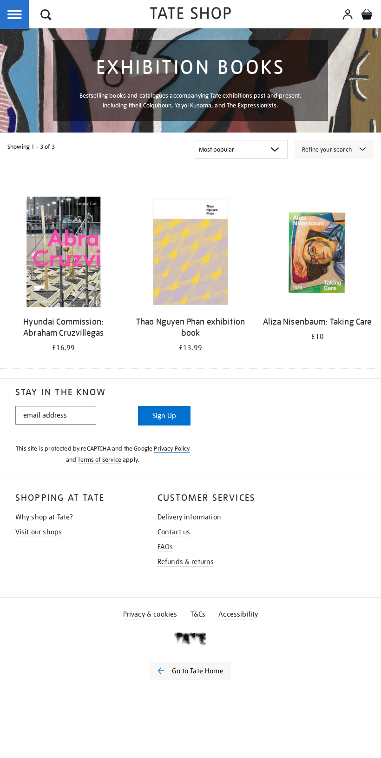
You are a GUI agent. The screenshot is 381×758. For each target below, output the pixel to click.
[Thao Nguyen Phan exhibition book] (190, 253)
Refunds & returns (186, 561)
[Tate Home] (190, 638)
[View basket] (367, 16)
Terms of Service (99, 460)
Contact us (174, 532)
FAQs (165, 547)
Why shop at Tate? (44, 517)
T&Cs (198, 614)
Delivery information (189, 517)
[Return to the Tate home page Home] (190, 14)
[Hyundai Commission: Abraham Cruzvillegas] (63, 253)
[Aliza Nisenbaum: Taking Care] (317, 253)
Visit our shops (38, 532)
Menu (15, 15)
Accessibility (238, 614)
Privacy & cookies (150, 614)
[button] (46, 16)
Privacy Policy (172, 448)
